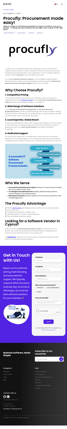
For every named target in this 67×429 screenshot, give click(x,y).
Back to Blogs (10, 10)
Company (39, 267)
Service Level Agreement (43, 377)
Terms (43, 330)
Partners (38, 380)
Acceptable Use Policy (43, 385)
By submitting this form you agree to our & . (48, 329)
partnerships (17, 208)
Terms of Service (41, 372)
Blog (4, 380)
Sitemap (38, 383)
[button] (56, 4)
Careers (38, 388)
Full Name (39, 257)
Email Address (40, 276)
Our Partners (7, 374)
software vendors (27, 100)
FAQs (5, 377)
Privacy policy (51, 330)
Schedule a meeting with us (12, 409)
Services (6, 372)
